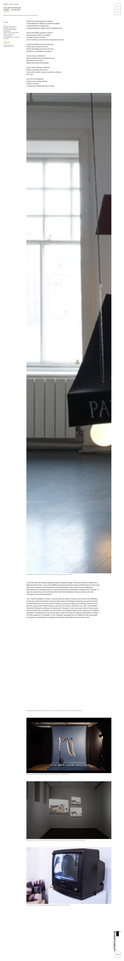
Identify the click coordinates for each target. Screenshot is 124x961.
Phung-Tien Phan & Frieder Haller (11, 32)
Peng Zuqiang (6, 31)
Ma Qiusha (6, 28)
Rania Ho (15, 26)
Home (10, 4)
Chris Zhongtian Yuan (8, 37)
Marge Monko (12, 28)
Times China (6, 42)
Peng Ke (15, 29)
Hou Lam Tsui (11, 34)
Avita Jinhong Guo (7, 26)
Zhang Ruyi (17, 37)
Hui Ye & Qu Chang (7, 35)
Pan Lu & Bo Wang (7, 29)
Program (15, 4)
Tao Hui (5, 34)
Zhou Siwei (5, 38)
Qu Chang (5, 22)
